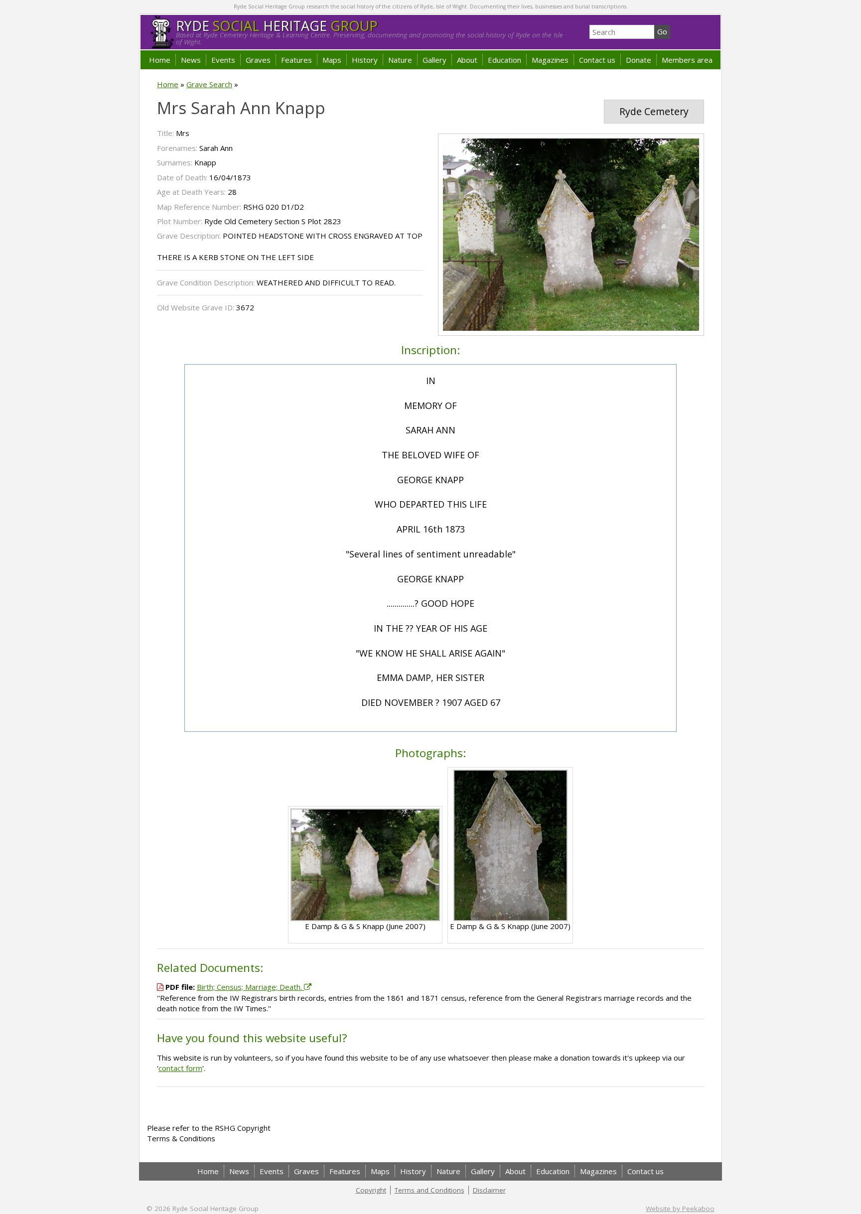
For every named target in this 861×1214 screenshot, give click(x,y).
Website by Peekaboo (680, 1208)
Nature (400, 60)
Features (296, 60)
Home (159, 60)
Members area (687, 60)
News (191, 60)
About (467, 60)
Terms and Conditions (429, 1190)
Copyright (371, 1190)
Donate (638, 60)
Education (504, 60)
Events (223, 60)
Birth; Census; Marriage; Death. (250, 987)
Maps (331, 60)
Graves (258, 60)
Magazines (550, 60)
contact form (180, 1068)
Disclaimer (489, 1190)
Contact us (597, 60)
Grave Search (209, 84)
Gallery (434, 60)
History (365, 60)
